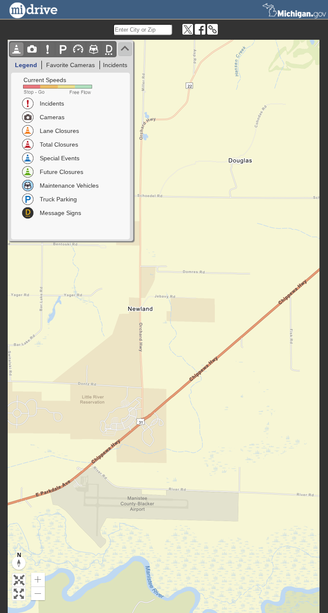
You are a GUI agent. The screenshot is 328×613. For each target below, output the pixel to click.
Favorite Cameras (70, 65)
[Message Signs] (109, 49)
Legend (26, 65)
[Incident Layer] (47, 49)
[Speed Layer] (78, 49)
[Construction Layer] (16, 49)
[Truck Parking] (63, 49)
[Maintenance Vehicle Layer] (93, 49)
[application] (163, 326)
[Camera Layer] (32, 49)
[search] (142, 29)
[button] (19, 580)
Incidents (115, 65)
